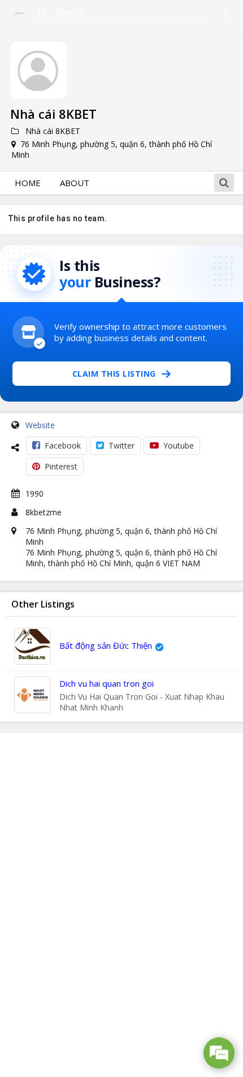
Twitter (121, 445)
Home (28, 182)
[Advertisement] (121, 905)
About (74, 182)
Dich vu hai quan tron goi (106, 683)
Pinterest (61, 466)
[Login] (226, 15)
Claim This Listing (114, 373)
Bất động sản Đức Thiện (105, 645)
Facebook (63, 445)
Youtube (178, 445)
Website (40, 425)
